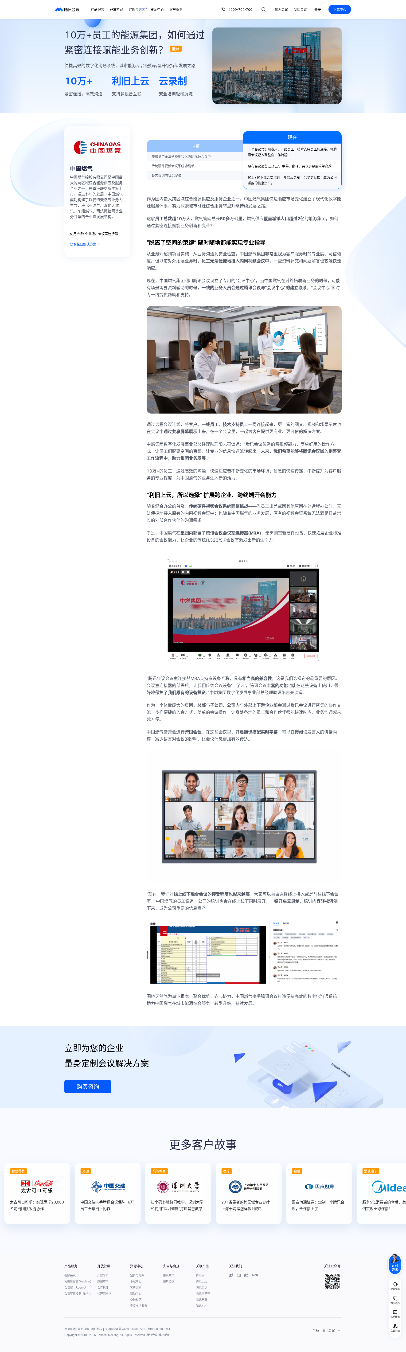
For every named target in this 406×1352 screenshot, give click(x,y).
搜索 (263, 9)
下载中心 (339, 9)
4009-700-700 (240, 10)
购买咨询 (88, 1086)
